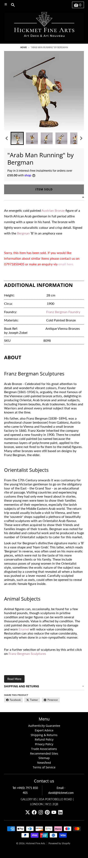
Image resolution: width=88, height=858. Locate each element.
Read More (14, 679)
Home (23, 47)
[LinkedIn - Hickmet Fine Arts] (60, 812)
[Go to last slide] (7, 138)
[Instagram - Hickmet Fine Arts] (40, 812)
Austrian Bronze (53, 210)
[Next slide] (81, 138)
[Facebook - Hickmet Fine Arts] (34, 812)
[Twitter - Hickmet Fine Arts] (27, 812)
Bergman (23, 233)
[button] (17, 138)
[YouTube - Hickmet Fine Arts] (53, 812)
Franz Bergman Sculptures (27, 653)
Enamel (24, 629)
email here (65, 264)
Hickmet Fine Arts (35, 843)
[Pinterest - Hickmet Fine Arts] (47, 812)
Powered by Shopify (59, 843)
